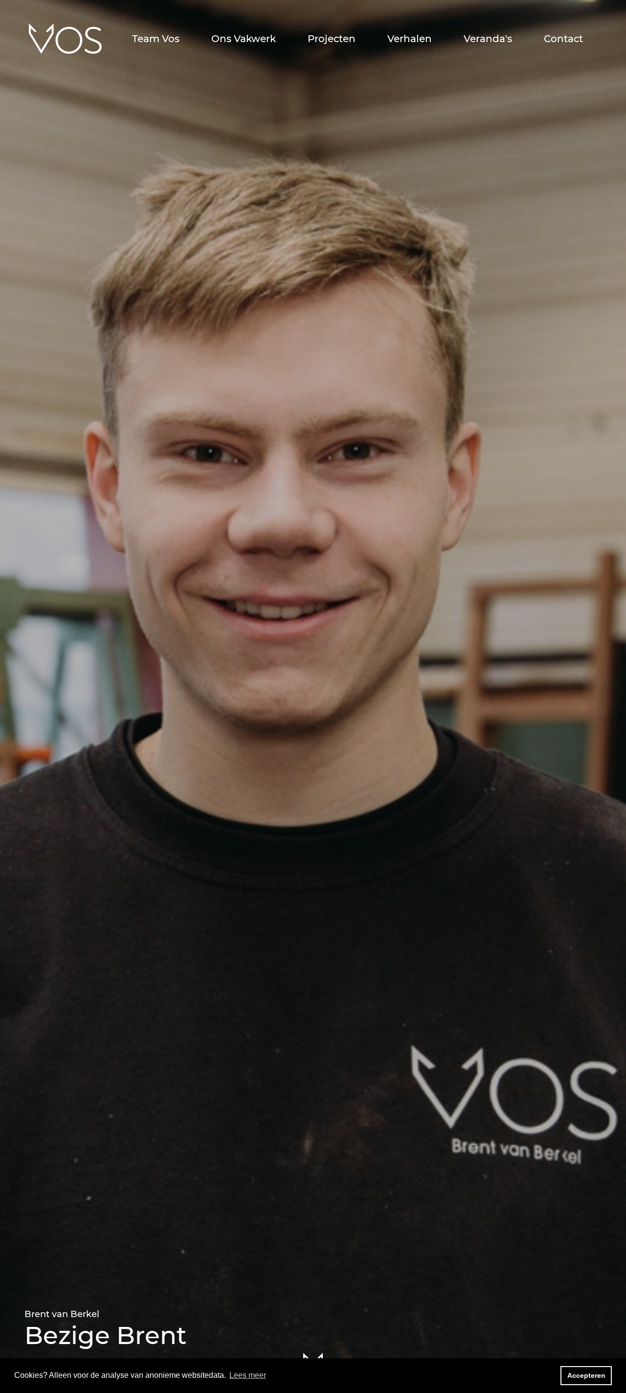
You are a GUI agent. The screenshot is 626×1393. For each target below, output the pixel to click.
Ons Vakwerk (243, 39)
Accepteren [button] (586, 1375)
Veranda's (488, 39)
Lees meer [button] (247, 1375)
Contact (563, 39)
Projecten (332, 39)
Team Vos (155, 39)
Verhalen (409, 39)
